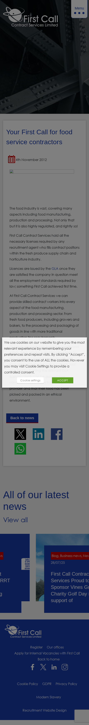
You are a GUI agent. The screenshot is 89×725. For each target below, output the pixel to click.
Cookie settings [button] (30, 380)
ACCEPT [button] (62, 380)
